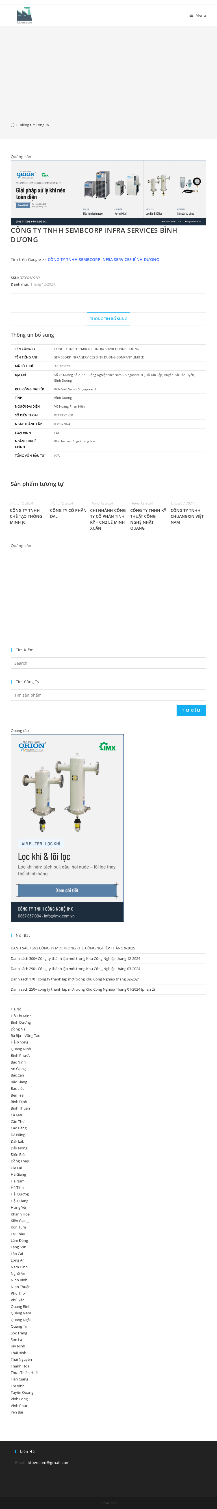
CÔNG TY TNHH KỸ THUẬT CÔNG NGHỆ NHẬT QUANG (148, 519)
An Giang (18, 1068)
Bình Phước (20, 1055)
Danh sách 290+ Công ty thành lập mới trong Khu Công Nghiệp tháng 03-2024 (75, 968)
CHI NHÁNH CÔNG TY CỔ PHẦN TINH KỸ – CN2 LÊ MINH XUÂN (108, 519)
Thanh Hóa (20, 1366)
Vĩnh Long (19, 1398)
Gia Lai (16, 1167)
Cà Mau (17, 1114)
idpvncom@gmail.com (49, 1462)
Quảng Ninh (21, 1048)
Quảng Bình (21, 1306)
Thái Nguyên (21, 1359)
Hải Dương (20, 1194)
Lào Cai (17, 1253)
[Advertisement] (108, 78)
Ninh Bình (19, 1279)
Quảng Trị (19, 1326)
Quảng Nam (21, 1313)
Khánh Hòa (20, 1214)
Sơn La (16, 1339)
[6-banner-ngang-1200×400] (108, 192)
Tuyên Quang (22, 1392)
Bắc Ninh (18, 1062)
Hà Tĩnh (17, 1187)
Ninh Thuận (21, 1286)
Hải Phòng (19, 1042)
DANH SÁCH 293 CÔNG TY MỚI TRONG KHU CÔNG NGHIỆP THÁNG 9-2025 (73, 948)
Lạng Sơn (18, 1246)
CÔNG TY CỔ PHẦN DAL (68, 513)
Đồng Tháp (20, 1161)
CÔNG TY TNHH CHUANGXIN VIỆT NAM (187, 516)
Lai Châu (18, 1233)
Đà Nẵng (18, 1134)
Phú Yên (18, 1300)
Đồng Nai (18, 1029)
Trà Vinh (18, 1385)
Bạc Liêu (18, 1088)
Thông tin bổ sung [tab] (108, 318)
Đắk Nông (19, 1148)
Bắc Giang (19, 1081)
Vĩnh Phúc (19, 1405)
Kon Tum (18, 1227)
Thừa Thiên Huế (24, 1372)
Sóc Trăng (19, 1333)
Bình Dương (21, 1022)
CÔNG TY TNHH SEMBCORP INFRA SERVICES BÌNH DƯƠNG (103, 259)
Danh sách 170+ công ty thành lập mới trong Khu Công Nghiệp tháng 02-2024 (75, 979)
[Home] (12, 124)
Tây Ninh (18, 1346)
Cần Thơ (18, 1121)
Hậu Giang (19, 1200)
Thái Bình (18, 1352)
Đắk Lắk (17, 1141)
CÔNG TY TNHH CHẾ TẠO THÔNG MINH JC (26, 516)
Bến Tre (17, 1095)
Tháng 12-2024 (43, 284)
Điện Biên (19, 1154)
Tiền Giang (19, 1379)
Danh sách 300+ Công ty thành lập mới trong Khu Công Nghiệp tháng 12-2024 (75, 958)
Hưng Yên (19, 1207)
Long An (18, 1260)
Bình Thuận (20, 1108)
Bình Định (19, 1101)
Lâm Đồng (19, 1240)
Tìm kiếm (191, 710)
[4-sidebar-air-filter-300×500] (67, 827)
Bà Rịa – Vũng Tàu (25, 1035)
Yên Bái (17, 1412)
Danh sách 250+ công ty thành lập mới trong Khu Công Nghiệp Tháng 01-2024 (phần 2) (83, 989)
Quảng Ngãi (21, 1319)
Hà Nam (18, 1181)
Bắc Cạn (17, 1075)
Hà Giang (18, 1174)
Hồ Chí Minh (21, 1015)
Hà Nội (16, 1009)
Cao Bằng (19, 1127)
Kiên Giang (20, 1220)
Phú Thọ (18, 1293)
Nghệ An (18, 1273)
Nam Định (19, 1266)
